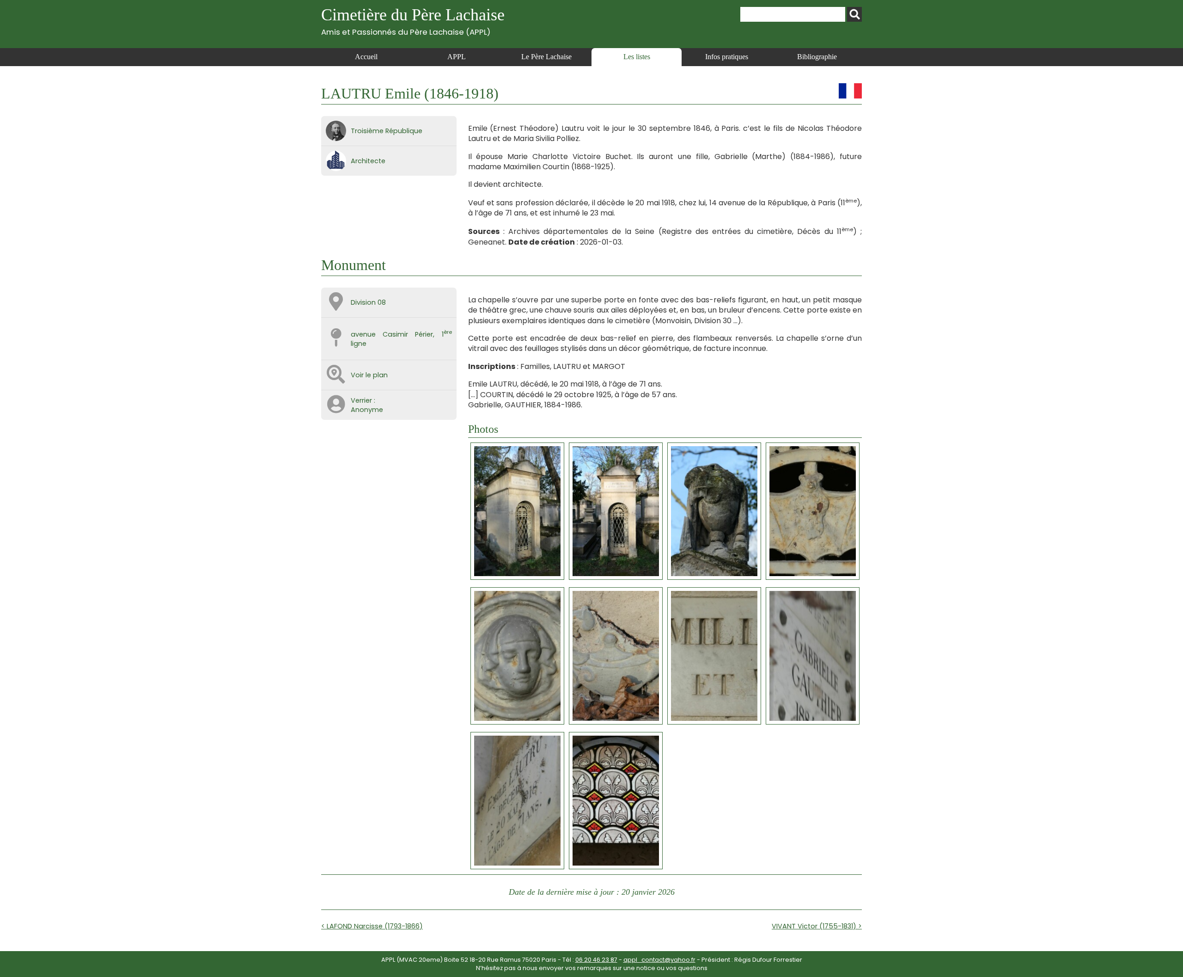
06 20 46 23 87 (596, 960)
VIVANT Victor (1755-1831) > (817, 926)
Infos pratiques (726, 57)
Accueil (366, 57)
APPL (456, 57)
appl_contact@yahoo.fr (659, 960)
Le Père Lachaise (546, 57)
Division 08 (368, 302)
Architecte (368, 161)
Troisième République (386, 130)
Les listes (636, 57)
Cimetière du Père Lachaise (413, 21)
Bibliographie (817, 57)
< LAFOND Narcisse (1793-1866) (372, 926)
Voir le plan (369, 375)
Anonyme (367, 409)
